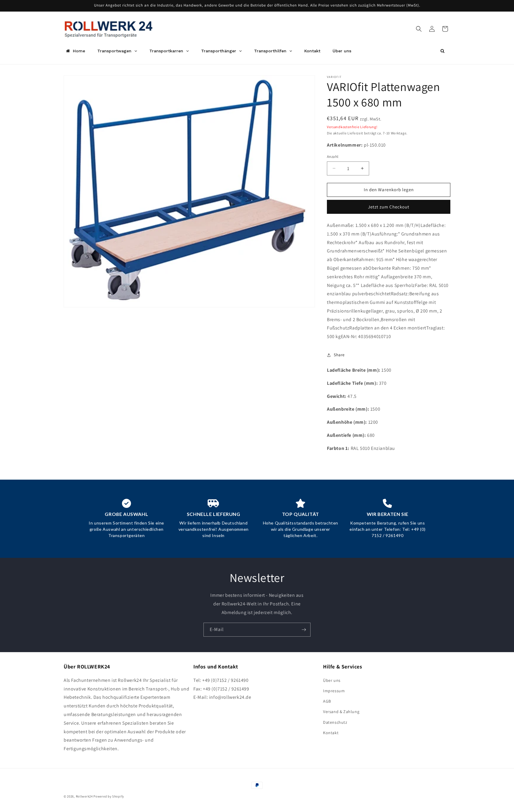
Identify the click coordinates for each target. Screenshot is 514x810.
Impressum (334, 690)
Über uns (332, 680)
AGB (327, 701)
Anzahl (332, 156)
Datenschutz (335, 722)
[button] (418, 28)
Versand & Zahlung (341, 711)
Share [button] (339, 354)
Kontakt (331, 732)
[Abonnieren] (303, 630)
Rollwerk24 (84, 796)
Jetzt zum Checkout (388, 207)
